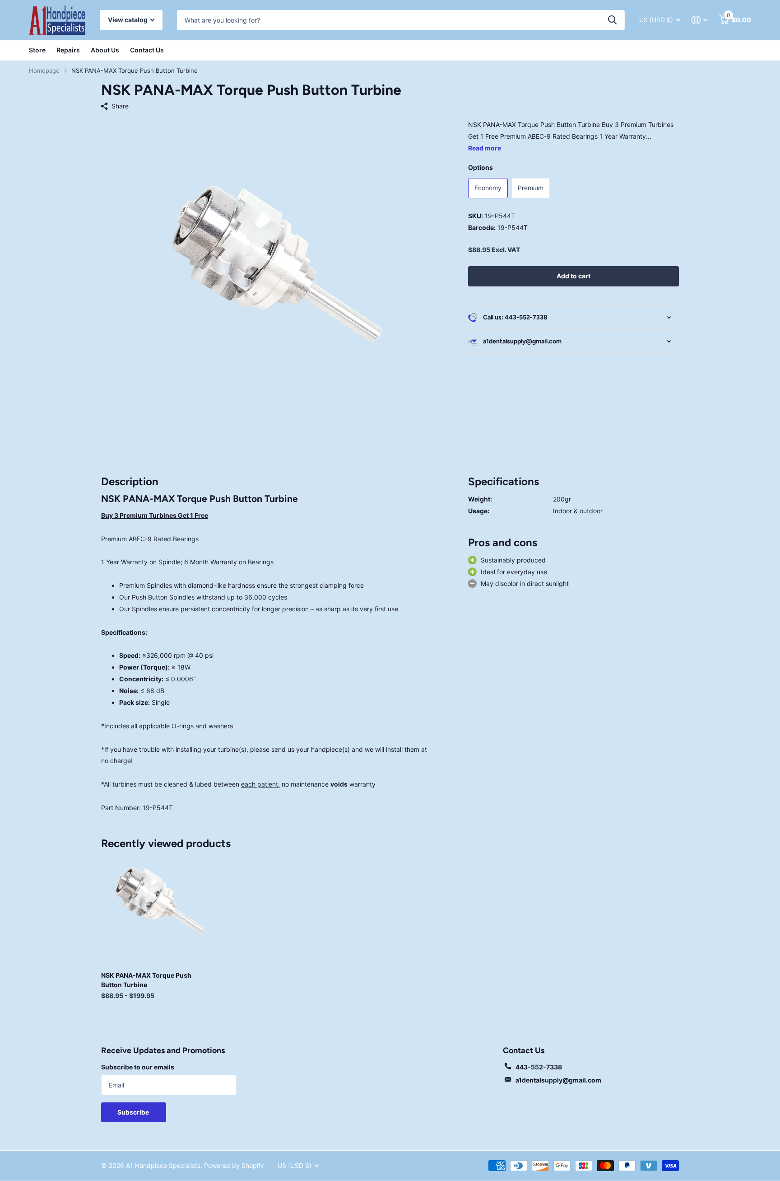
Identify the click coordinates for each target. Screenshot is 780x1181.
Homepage (44, 70)
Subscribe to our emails (137, 1067)
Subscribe (133, 1112)
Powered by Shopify (234, 1165)
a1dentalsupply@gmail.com (558, 1080)
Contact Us (147, 50)
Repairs (68, 50)
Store (37, 50)
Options (480, 167)
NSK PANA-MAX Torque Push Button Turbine (146, 980)
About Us (105, 50)
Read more (484, 148)
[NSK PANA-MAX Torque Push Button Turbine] (156, 910)
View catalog (128, 19)
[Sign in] (699, 20)
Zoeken (612, 20)
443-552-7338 (538, 1067)
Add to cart (573, 276)
